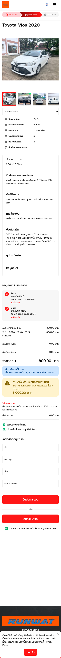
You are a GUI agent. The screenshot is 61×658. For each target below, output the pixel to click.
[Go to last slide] (7, 99)
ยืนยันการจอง (30, 500)
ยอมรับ (30, 652)
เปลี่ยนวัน (15, 302)
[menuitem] (9, 99)
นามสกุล (9, 460)
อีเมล (8, 472)
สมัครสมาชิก (30, 519)
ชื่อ (6, 448)
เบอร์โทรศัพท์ (12, 484)
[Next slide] (54, 99)
